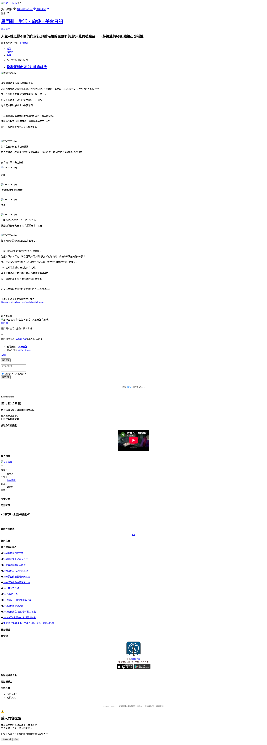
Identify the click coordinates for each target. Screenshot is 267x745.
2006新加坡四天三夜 (13, 553)
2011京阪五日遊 (11, 588)
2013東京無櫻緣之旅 (13, 606)
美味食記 (22, 346)
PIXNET (113, 706)
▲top (3, 355)
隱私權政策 (149, 706)
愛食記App (135, 659)
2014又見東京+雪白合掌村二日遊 (19, 612)
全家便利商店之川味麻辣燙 (27, 67)
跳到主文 (5, 29)
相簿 (9, 48)
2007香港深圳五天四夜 (14, 565)
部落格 (10, 52)
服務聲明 (160, 706)
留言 (25, 339)
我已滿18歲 (6, 739)
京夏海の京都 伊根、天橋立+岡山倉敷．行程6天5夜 (28, 623)
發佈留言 (5, 377)
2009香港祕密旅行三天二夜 (16, 582)
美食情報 (23, 43)
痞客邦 (19, 339)
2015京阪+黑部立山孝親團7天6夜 (19, 617)
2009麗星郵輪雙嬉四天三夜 (16, 576)
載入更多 (5, 360)
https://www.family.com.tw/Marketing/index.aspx (22, 302)
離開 (16, 739)
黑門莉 (4, 323)
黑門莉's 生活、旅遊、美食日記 (32, 21)
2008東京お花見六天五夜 (15, 571)
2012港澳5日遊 (10, 594)
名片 (9, 55)
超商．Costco (24, 350)
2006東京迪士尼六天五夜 (15, 559)
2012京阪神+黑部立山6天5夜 (17, 600)
